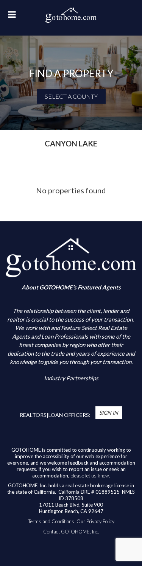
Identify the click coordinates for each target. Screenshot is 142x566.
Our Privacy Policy (95, 521)
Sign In (108, 412)
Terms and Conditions (51, 521)
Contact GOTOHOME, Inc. (71, 532)
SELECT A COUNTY (71, 96)
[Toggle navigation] (11, 16)
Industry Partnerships (71, 378)
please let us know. (90, 476)
